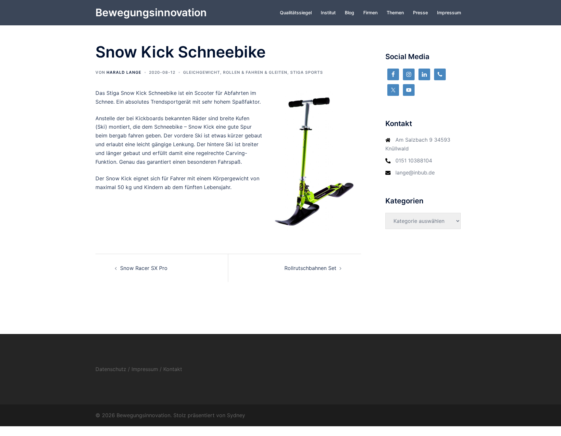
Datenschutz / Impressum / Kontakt (138, 369)
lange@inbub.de (415, 172)
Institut (328, 12)
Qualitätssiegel (296, 12)
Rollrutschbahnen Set (310, 268)
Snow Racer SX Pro (144, 268)
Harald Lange (123, 72)
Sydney (236, 415)
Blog (349, 12)
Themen (395, 12)
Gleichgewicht (201, 72)
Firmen (370, 12)
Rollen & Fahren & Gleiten (255, 72)
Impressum (449, 12)
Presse (420, 12)
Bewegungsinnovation (151, 12)
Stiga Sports (306, 72)
